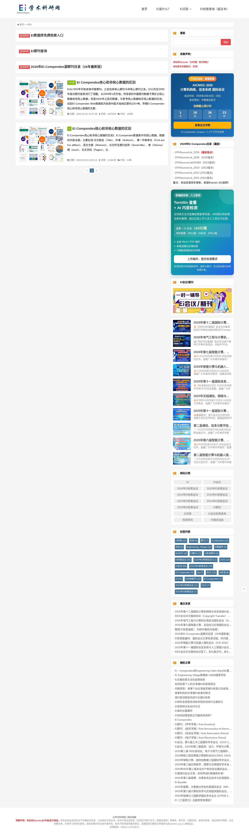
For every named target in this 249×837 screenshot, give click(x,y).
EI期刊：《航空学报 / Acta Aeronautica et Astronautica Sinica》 (210, 728)
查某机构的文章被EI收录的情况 (192, 692)
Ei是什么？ (163, 9)
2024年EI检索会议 (187, 494)
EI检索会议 (183, 559)
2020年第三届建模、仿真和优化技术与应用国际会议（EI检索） (211, 777)
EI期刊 (217, 507)
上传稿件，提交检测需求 (202, 258)
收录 (193, 540)
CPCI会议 (133, 827)
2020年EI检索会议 (187, 507)
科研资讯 (188, 519)
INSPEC (181, 553)
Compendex (220, 540)
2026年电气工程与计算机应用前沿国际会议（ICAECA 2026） (210, 620)
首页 (144, 9)
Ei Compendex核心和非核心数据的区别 (106, 82)
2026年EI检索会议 (187, 488)
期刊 (204, 540)
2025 (205, 585)
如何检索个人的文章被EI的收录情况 (195, 684)
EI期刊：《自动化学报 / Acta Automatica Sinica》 (202, 733)
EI (69, 128)
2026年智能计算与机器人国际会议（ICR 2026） (202, 642)
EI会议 (217, 482)
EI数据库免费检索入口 (47, 35)
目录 (179, 547)
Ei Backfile (181, 782)
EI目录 (224, 572)
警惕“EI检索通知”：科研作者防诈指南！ (197, 629)
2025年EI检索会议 (217, 488)
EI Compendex (213, 579)
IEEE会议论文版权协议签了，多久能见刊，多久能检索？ (207, 651)
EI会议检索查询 (217, 513)
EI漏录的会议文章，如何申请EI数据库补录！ (200, 773)
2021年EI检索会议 (217, 501)
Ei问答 (184, 9)
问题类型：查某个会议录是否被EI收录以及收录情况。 (205, 688)
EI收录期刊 (212, 553)
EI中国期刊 (193, 579)
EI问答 (71, 82)
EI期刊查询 (39, 51)
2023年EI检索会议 (217, 494)
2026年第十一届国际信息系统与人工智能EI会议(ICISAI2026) (209, 647)
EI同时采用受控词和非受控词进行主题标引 (199, 701)
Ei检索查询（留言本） (214, 9)
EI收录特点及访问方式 (187, 706)
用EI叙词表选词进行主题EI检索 (192, 697)
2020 (225, 559)
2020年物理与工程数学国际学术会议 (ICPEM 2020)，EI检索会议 (212, 795)
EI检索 (181, 540)
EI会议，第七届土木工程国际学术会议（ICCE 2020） (205, 742)
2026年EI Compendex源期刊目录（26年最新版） (67, 67)
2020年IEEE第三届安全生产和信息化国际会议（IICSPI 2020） (210, 769)
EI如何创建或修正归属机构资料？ (194, 715)
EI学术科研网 (38, 9)
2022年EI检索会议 (187, 501)
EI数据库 (221, 547)
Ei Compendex (185, 572)
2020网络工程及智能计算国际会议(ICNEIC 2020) (203, 755)
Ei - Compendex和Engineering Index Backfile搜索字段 (206, 670)
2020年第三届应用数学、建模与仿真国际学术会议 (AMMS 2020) (211, 764)
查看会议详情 (202, 125)
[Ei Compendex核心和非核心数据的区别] (41, 98)
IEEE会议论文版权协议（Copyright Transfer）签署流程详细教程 (211, 615)
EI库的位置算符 (183, 710)
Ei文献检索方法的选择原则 (190, 679)
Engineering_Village (198, 547)
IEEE (211, 572)
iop (200, 572)
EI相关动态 (217, 519)
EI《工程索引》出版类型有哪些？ (194, 800)
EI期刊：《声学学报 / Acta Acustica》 (195, 724)
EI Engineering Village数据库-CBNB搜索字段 (200, 675)
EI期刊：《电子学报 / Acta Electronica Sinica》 (201, 737)
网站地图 (131, 817)
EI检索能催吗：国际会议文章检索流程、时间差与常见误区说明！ (212, 638)
